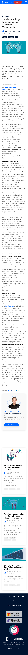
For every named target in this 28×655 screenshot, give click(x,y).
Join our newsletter (14, 605)
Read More (20, 492)
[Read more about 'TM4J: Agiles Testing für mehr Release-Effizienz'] (14, 454)
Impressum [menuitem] (6, 642)
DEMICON (8, 31)
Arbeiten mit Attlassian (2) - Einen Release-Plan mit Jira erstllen (14, 516)
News (4, 37)
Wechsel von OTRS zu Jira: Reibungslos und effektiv (13, 567)
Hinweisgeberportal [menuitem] (13, 646)
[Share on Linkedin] (16, 390)
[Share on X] (14, 390)
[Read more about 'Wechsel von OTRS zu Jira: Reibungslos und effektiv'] (14, 554)
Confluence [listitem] (8, 540)
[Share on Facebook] (11, 390)
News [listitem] (6, 489)
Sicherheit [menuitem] (21, 642)
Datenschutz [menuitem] (13, 642)
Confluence (9, 306)
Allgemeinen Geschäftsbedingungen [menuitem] (14, 644)
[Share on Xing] (9, 390)
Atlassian (11, 37)
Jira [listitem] (18, 489)
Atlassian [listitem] (12, 489)
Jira (16, 37)
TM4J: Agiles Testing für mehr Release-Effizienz (13, 467)
